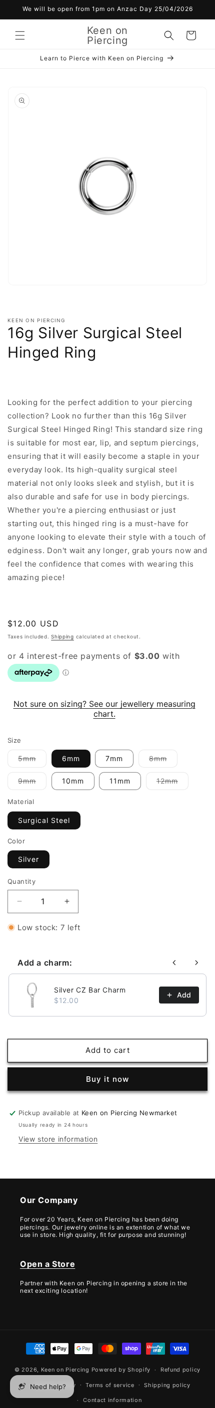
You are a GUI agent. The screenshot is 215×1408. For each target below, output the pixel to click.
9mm (32, 783)
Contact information (112, 1400)
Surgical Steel (44, 820)
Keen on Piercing (65, 1369)
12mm (172, 783)
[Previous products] (175, 963)
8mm (163, 761)
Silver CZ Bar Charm (90, 990)
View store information (58, 1139)
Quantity (22, 881)
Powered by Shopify (121, 1369)
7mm (114, 758)
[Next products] (197, 963)
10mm (73, 781)
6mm (71, 758)
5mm (32, 761)
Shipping (62, 636)
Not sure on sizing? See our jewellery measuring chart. (105, 709)
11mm (120, 781)
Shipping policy (167, 1385)
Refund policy (180, 1369)
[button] (20, 35)
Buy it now (107, 1079)
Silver (28, 859)
